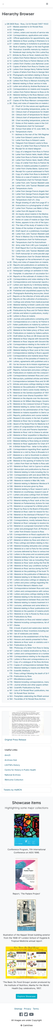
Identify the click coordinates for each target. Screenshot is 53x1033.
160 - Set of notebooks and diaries (23, 634)
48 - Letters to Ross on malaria (22, 316)
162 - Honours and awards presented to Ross (28, 639)
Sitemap (18, 1008)
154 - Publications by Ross (20, 617)
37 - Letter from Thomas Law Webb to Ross (30, 208)
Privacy (27, 1008)
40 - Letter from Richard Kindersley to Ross (30, 217)
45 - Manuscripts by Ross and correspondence (29, 307)
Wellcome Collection (14, 779)
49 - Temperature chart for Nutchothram (29, 242)
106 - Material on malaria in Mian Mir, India (27, 480)
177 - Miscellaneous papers (20, 679)
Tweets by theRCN (13, 789)
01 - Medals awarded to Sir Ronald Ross (26, 27)
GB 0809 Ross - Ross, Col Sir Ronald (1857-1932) (27, 24)
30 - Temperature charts (22, 188)
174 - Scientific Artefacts (19, 670)
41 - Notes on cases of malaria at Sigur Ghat (30, 219)
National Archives (13, 775)
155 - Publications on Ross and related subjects (29, 619)
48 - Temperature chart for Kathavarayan (29, 239)
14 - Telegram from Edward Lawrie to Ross (30, 143)
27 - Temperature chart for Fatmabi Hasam (30, 180)
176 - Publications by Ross (20, 676)
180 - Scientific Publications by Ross (24, 687)
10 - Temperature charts (22, 132)
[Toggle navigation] (47, 4)
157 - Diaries (14, 625)
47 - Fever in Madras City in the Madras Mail (30, 236)
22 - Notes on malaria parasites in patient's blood (32, 166)
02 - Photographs (16, 30)
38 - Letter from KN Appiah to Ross (27, 211)
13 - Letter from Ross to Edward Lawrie (28, 140)
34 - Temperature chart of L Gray (26, 200)
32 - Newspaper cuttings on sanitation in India (28, 270)
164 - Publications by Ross (20, 645)
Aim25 (7, 755)
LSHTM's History (12, 765)
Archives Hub (11, 760)
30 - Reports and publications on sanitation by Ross (31, 265)
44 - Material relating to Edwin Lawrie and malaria (30, 305)
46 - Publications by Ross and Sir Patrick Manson (30, 310)
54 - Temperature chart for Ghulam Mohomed (31, 256)
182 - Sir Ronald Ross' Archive (21, 693)
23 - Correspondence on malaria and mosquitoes (29, 89)
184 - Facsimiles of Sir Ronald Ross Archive (27, 699)
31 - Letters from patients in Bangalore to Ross (28, 268)
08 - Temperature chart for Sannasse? (28, 126)
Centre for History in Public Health (20, 770)
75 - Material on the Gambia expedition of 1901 (29, 393)
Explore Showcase (26, 996)
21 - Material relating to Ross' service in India (28, 83)
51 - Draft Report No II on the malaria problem (31, 248)
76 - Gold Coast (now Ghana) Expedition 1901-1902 (31, 395)
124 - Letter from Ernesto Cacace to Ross (26, 531)
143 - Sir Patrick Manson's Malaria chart (26, 585)
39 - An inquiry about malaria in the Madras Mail (32, 214)
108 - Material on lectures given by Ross (26, 486)
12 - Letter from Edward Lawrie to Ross (28, 137)
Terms (36, 1008)
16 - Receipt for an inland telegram (26, 149)
